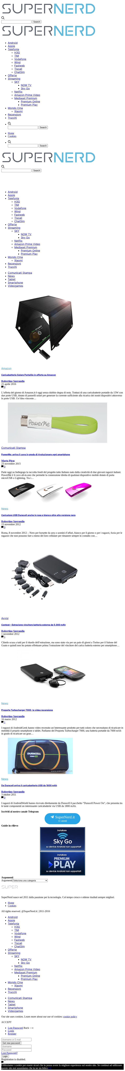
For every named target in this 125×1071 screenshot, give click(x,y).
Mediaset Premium (25, 98)
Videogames (15, 285)
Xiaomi (18, 111)
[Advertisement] (60, 179)
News (11, 276)
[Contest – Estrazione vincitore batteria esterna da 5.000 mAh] (44, 612)
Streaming (14, 78)
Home (11, 133)
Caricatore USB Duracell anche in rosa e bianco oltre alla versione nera (38, 515)
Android (13, 42)
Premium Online (30, 101)
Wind (17, 62)
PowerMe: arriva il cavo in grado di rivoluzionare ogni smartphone (35, 454)
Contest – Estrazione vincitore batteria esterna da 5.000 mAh (33, 624)
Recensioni (14, 114)
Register (12, 1033)
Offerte (12, 75)
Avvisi (4, 618)
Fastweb (19, 65)
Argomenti (6, 880)
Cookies (12, 136)
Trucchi (12, 117)
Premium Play (29, 104)
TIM (16, 55)
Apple (11, 46)
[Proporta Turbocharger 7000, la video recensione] (54, 697)
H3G (17, 52)
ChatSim (19, 72)
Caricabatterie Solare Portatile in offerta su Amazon (28, 375)
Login (11, 1030)
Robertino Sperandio (13, 381)
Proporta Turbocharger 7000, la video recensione (27, 710)
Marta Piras (8, 460)
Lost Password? (9, 1053)
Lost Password (15, 1027)
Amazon (6, 368)
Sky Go (25, 88)
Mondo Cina (15, 108)
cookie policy (70, 1016)
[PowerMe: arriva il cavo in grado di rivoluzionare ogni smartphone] (57, 442)
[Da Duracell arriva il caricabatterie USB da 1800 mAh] (40, 773)
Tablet (11, 279)
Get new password (11, 1043)
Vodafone (20, 59)
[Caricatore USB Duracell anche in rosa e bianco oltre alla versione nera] (51, 502)
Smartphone (15, 282)
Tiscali (18, 68)
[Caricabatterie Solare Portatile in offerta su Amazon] (44, 362)
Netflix (18, 91)
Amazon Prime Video (27, 95)
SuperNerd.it (64, 818)
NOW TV (26, 85)
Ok (50, 1068)
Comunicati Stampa (20, 272)
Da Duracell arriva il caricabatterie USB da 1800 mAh (29, 785)
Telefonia (13, 49)
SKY (16, 82)
